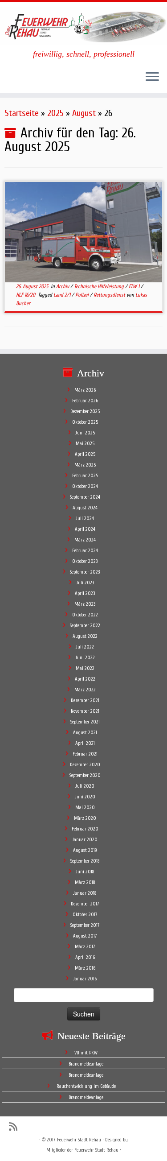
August (84, 113)
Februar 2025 (85, 476)
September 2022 (85, 625)
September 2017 (85, 925)
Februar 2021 (85, 754)
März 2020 (85, 818)
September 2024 (85, 497)
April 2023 (85, 593)
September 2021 (85, 722)
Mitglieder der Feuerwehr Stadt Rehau (82, 1150)
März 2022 (85, 690)
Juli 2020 (84, 786)
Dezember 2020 (85, 765)
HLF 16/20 (26, 295)
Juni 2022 (85, 658)
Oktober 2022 (85, 615)
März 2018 (85, 882)
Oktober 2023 (85, 561)
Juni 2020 (85, 797)
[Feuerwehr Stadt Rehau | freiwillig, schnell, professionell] (83, 26)
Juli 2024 (85, 518)
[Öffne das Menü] (152, 77)
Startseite (21, 113)
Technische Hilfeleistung (99, 286)
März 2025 (85, 465)
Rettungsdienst (110, 295)
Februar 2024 (85, 551)
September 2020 (85, 775)
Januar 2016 (85, 979)
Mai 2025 (85, 443)
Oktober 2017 (85, 914)
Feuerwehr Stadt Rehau (79, 1140)
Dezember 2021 (85, 700)
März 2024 (85, 540)
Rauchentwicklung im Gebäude (86, 1086)
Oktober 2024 (85, 486)
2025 (55, 113)
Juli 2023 (85, 583)
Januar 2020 (85, 840)
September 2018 (85, 861)
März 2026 (85, 390)
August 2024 (85, 508)
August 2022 (85, 636)
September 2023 (85, 572)
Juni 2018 (85, 872)
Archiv (63, 286)
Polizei (82, 295)
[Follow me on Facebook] (28, 1127)
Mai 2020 (85, 807)
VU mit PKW (86, 1053)
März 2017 (85, 947)
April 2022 (85, 679)
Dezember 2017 (85, 904)
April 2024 (85, 529)
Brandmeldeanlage (86, 1064)
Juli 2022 (85, 647)
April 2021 (85, 743)
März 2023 (84, 604)
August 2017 (85, 936)
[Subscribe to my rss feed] (15, 1127)
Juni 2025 (85, 433)
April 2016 (85, 957)
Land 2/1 (62, 295)
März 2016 (85, 968)
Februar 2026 (85, 401)
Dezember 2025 (85, 411)
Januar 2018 (85, 893)
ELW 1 (135, 286)
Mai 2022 (85, 668)
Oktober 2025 (85, 422)
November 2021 (85, 711)
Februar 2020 (85, 829)
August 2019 (85, 850)
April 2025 (85, 454)
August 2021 (85, 732)
